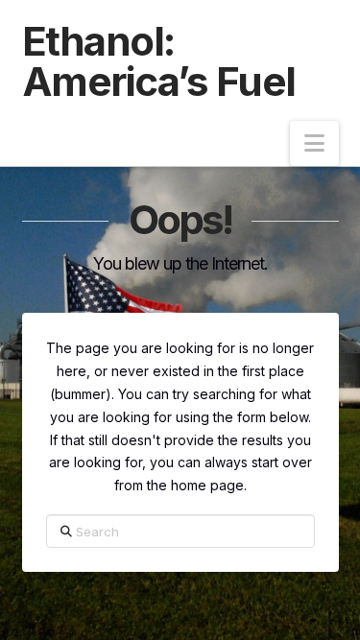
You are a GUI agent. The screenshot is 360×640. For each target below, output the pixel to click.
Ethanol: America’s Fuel (159, 61)
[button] (314, 143)
